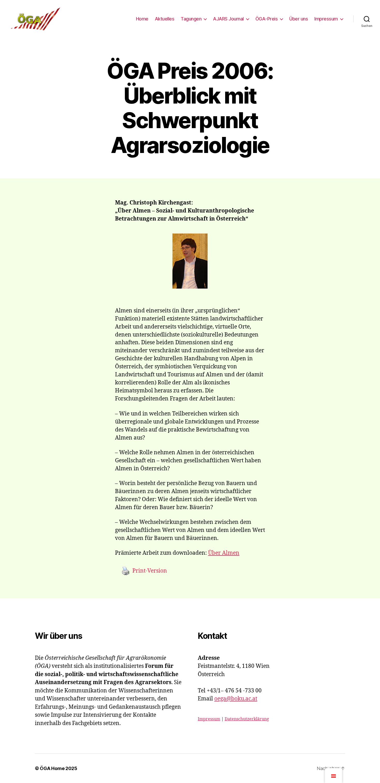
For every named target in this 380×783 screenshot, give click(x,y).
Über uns (298, 18)
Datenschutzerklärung (247, 719)
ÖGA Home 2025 (58, 768)
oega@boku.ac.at (235, 698)
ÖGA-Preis (266, 18)
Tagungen (191, 18)
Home (142, 18)
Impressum (326, 18)
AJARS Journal (228, 18)
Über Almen (223, 553)
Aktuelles (164, 18)
